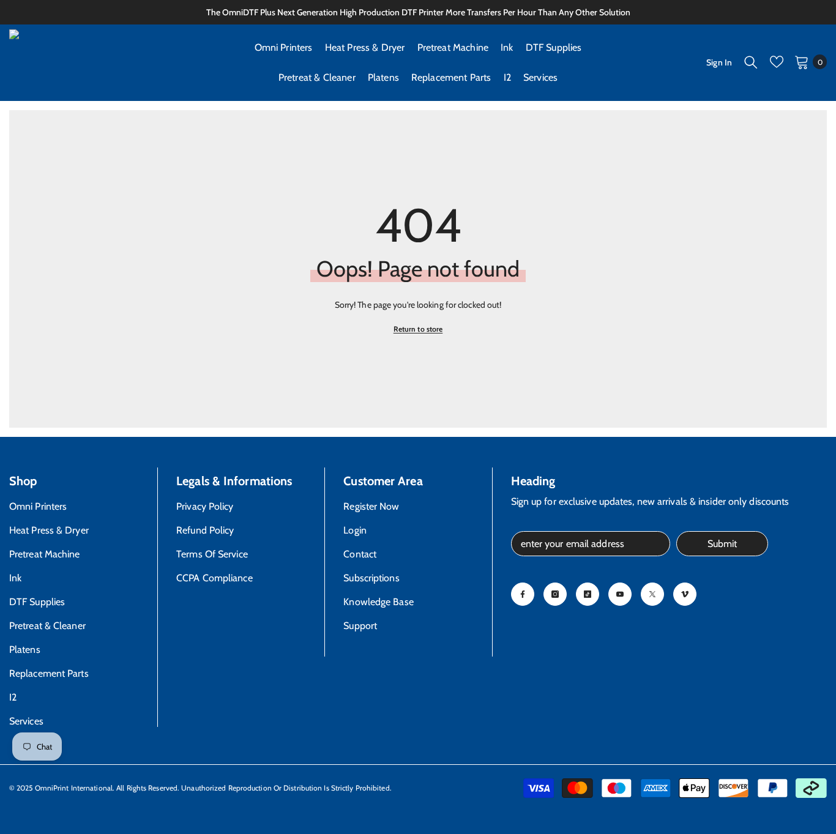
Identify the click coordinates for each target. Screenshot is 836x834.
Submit (722, 543)
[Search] (751, 61)
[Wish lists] (776, 62)
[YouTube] (620, 594)
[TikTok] (587, 594)
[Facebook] (522, 594)
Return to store (418, 328)
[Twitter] (652, 594)
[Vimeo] (684, 594)
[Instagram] (555, 594)
